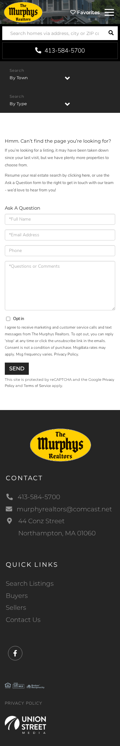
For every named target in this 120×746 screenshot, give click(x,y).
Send (16, 368)
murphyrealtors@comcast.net (64, 509)
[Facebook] (15, 653)
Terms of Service (37, 385)
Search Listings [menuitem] (30, 583)
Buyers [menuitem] (17, 595)
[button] (111, 33)
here (86, 175)
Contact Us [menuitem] (23, 620)
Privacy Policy (66, 354)
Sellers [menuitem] (16, 607)
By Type (18, 103)
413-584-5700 (64, 50)
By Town (19, 77)
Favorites (88, 12)
